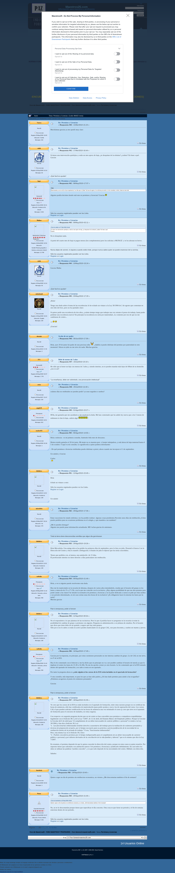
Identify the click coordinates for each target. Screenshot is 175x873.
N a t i (91, 854)
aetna (39, 384)
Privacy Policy (101, 98)
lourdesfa (39, 770)
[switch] (117, 53)
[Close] (128, 16)
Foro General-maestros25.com (83, 832)
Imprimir (142, 827)
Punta (39, 793)
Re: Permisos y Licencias (68, 123)
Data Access (87, 98)
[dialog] (87, 57)
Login (61, 215)
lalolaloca (39, 471)
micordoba (39, 508)
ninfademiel (39, 294)
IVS (39, 359)
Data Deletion (74, 98)
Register (53, 215)
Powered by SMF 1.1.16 (78, 850)
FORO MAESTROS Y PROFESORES (58, 832)
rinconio (39, 336)
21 (47, 827)
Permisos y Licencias (109, 832)
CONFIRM (71, 89)
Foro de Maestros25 (37, 832)
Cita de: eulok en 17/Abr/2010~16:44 (60, 227)
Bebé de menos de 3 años (68, 359)
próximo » (143, 830)
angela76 (39, 408)
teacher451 (39, 431)
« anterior (134, 830)
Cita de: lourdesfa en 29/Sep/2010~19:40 (61, 800)
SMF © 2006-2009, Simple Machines (94, 850)
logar (39, 181)
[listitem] (87, 48)
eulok (39, 148)
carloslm (39, 576)
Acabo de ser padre (65, 336)
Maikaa (39, 220)
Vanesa (39, 123)
